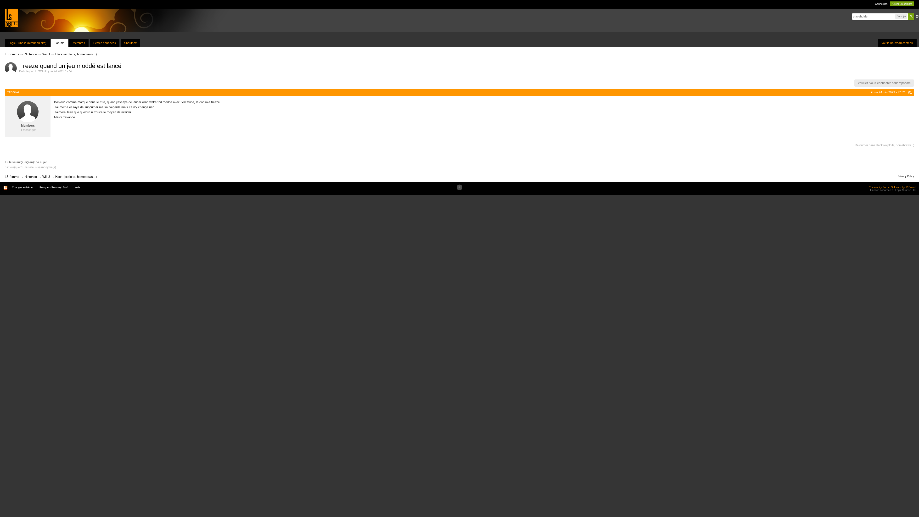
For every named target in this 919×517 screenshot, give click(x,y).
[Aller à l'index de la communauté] (11, 17)
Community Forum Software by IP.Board (892, 187)
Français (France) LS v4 (53, 187)
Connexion (881, 3)
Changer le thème (22, 187)
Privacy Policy (906, 176)
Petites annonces (104, 43)
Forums (59, 43)
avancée (917, 16)
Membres (79, 43)
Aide (77, 187)
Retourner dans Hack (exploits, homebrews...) (884, 145)
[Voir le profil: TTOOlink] (28, 111)
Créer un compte (902, 3)
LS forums (12, 177)
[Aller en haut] (459, 187)
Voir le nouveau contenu (897, 43)
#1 (910, 92)
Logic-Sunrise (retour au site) (27, 43)
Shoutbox (130, 43)
